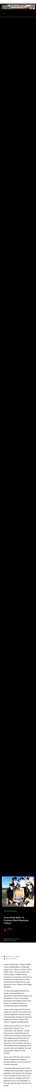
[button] (3, 13)
